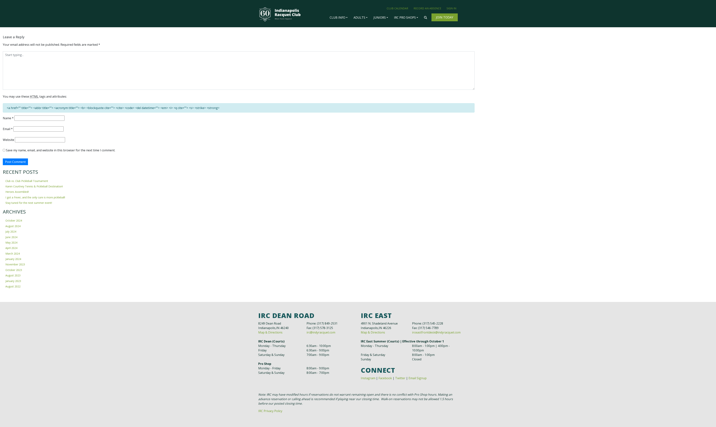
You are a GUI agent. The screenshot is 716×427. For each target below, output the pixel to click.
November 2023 (15, 264)
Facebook (385, 378)
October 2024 (13, 220)
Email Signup (418, 378)
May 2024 (11, 242)
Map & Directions (270, 332)
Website (8, 140)
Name (8, 118)
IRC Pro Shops (405, 17)
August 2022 (13, 286)
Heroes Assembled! (17, 192)
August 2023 (13, 275)
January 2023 (13, 281)
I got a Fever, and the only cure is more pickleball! (35, 197)
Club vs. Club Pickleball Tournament (26, 181)
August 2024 (13, 226)
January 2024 (13, 259)
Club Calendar (397, 8)
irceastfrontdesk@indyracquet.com (436, 332)
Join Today (444, 17)
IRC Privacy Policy (270, 411)
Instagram (368, 378)
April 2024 (11, 248)
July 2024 (10, 231)
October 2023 (13, 270)
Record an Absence (427, 8)
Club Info (337, 17)
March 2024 (12, 253)
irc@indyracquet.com (321, 332)
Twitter (400, 378)
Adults (359, 17)
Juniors (379, 17)
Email (8, 129)
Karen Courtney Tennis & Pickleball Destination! (34, 186)
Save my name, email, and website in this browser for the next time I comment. (60, 150)
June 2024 (11, 237)
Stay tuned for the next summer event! (28, 203)
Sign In (451, 8)
